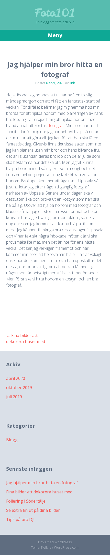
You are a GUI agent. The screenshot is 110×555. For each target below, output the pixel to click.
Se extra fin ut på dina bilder (33, 510)
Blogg (12, 440)
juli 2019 (14, 397)
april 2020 (15, 378)
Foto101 (55, 13)
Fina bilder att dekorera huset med (39, 492)
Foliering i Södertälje (26, 501)
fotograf (56, 125)
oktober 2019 (19, 387)
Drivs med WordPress (55, 542)
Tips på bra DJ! (20, 519)
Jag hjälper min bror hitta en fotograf (42, 482)
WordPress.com (66, 547)
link (72, 83)
